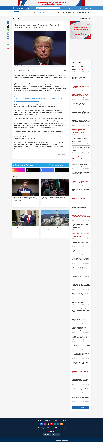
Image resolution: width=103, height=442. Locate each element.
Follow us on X (61, 170)
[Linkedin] (21, 8)
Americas (88, 18)
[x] (48, 424)
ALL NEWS (61, 12)
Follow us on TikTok (33, 170)
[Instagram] (13, 8)
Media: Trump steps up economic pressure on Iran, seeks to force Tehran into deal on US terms (41, 98)
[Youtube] (17, 8)
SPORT (87, 12)
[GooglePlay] (47, 434)
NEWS (73, 12)
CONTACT (47, 420)
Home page (82, 18)
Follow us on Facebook (48, 170)
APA (23, 79)
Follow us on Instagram (19, 170)
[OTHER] (90, 12)
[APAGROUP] (51, 431)
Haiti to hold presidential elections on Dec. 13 (27, 101)
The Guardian (32, 79)
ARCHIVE (56, 420)
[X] (15, 8)
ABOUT (39, 420)
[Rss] (22, 8)
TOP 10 (64, 420)
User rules (58, 440)
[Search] (58, 8)
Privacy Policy (65, 440)
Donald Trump (61, 154)
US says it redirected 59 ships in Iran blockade (28, 96)
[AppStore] (56, 434)
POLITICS (68, 12)
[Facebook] (41, 424)
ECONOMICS (80, 12)
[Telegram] (19, 8)
